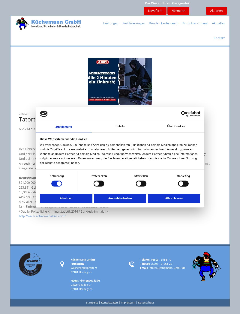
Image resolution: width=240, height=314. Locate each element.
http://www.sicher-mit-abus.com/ (42, 216)
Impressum (128, 302)
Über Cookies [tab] (176, 126)
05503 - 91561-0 (161, 259)
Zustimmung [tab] (64, 126)
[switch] (99, 184)
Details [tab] (120, 126)
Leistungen (110, 23)
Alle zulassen (174, 198)
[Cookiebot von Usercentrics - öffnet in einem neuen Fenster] (183, 114)
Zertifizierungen (134, 23)
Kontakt (219, 38)
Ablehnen (66, 198)
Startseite (92, 302)
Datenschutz (146, 302)
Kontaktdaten (109, 302)
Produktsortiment (195, 23)
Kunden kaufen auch (163, 23)
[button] (178, 11)
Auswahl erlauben (120, 198)
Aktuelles (218, 23)
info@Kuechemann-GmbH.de (167, 268)
